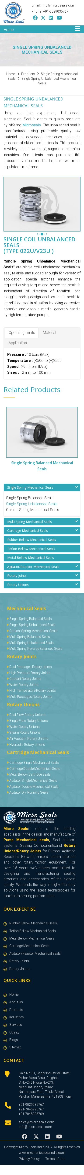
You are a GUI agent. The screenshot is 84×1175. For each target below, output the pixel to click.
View (50, 432)
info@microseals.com (35, 1127)
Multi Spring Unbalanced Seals (31, 643)
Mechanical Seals (26, 608)
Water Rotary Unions (24, 727)
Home (9, 30)
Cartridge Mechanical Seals (27, 530)
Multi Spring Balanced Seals (29, 637)
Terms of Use (55, 1159)
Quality (14, 1032)
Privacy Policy (29, 1159)
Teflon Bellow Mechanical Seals (31, 548)
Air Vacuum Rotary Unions (28, 738)
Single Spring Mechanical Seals (30, 487)
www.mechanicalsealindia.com (42, 1152)
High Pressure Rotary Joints (29, 673)
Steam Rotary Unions (25, 732)
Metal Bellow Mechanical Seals (30, 557)
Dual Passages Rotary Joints (30, 667)
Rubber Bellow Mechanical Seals (31, 539)
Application (18, 343)
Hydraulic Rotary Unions (27, 744)
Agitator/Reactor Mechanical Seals (33, 566)
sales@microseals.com (36, 1122)
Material (49, 332)
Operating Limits (22, 332)
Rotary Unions (18, 584)
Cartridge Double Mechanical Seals (34, 769)
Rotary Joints (17, 575)
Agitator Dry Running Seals (28, 792)
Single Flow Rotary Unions (28, 720)
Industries (16, 1017)
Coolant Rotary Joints (25, 679)
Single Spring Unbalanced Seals (31, 504)
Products (16, 1010)
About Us (16, 1002)
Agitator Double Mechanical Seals (34, 786)
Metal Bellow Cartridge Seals (30, 774)
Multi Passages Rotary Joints (30, 696)
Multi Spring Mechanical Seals (29, 521)
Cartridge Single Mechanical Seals (34, 762)
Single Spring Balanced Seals (29, 498)
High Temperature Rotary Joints (32, 690)
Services (15, 1024)
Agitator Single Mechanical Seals (33, 780)
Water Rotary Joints (23, 685)
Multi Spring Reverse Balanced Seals (35, 648)
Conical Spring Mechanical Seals (32, 510)
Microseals (31, 125)
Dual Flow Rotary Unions (27, 715)
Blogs (13, 1040)
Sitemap (15, 1047)
